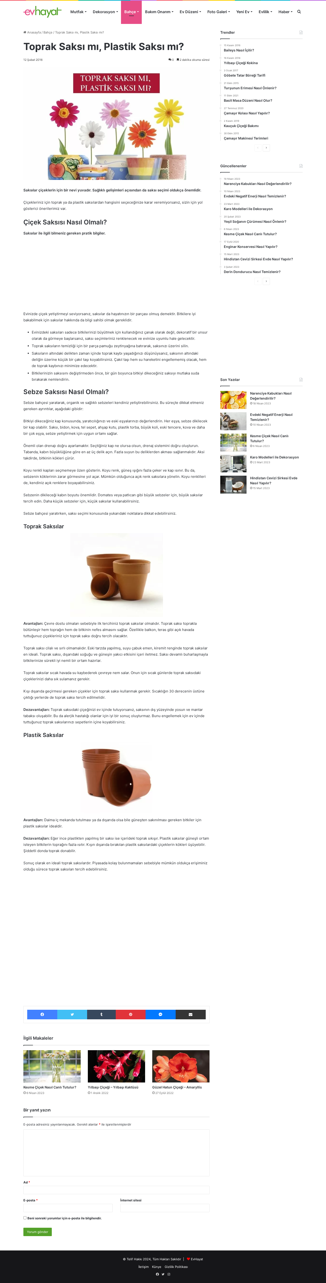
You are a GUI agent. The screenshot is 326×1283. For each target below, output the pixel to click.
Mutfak (77, 11)
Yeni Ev (242, 11)
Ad (26, 1182)
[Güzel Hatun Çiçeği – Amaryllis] (181, 1066)
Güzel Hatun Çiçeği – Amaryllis (177, 1087)
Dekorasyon (104, 11)
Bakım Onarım (157, 11)
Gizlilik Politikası (176, 1267)
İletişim (143, 1267)
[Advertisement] (116, 275)
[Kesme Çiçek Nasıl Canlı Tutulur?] (52, 1066)
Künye (156, 1267)
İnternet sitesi (131, 1200)
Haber (284, 11)
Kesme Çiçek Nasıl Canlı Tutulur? (49, 1087)
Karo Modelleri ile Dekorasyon (274, 457)
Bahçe (130, 11)
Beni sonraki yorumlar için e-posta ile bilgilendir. (64, 1218)
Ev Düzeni (189, 11)
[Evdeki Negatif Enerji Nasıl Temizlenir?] (233, 421)
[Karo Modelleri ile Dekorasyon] (233, 463)
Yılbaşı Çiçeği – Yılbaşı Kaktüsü (113, 1087)
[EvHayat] (42, 12)
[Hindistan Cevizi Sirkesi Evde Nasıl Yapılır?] (233, 485)
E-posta (30, 1200)
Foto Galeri (217, 11)
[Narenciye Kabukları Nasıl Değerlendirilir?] (233, 400)
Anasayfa (33, 32)
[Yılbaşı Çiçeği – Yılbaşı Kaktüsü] (116, 1066)
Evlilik (264, 11)
